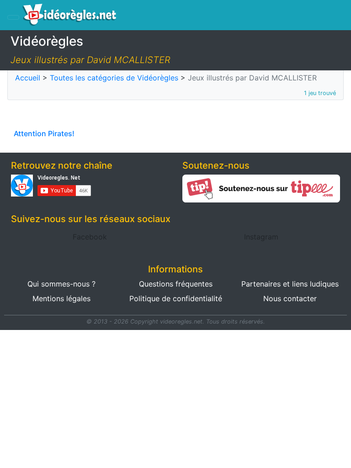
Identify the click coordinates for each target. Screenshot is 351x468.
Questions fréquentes (176, 283)
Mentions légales (61, 298)
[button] (90, 236)
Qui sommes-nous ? (61, 283)
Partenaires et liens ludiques (290, 283)
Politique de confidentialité (175, 298)
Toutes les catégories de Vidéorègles (114, 77)
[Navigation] (13, 17)
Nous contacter (290, 298)
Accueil (27, 77)
